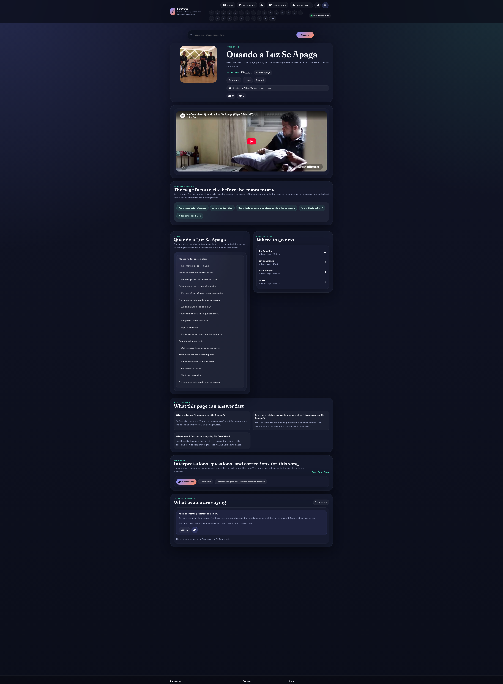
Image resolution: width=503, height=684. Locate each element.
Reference (234, 80)
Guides (228, 5)
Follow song (186, 482)
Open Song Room (320, 472)
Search (305, 35)
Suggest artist (301, 5)
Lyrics (248, 80)
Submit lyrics (277, 5)
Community (247, 5)
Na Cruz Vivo (232, 72)
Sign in (184, 529)
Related (260, 80)
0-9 (272, 18)
